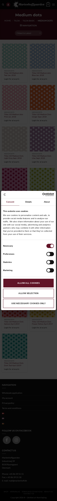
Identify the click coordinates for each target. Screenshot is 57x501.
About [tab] (47, 202)
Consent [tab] (10, 202)
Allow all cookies (28, 283)
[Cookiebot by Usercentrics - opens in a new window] (42, 194)
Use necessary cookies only (28, 303)
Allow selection (28, 293)
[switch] (50, 254)
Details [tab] (28, 202)
